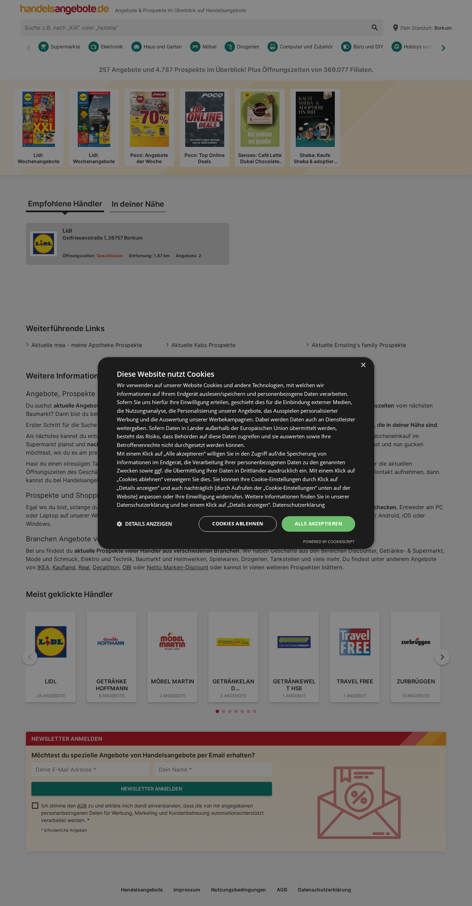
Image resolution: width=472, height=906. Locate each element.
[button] (144, 524)
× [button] (363, 365)
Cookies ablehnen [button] (237, 523)
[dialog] (236, 453)
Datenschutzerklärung (299, 505)
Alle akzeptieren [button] (318, 523)
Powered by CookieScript (329, 541)
